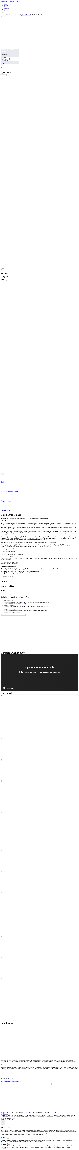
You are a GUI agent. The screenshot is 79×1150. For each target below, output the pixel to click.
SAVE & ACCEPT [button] (5, 1148)
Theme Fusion (27, 1112)
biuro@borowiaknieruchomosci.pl (12, 1081)
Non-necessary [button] (4, 1143)
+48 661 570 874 (10, 1078)
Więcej (13, 1118)
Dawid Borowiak (26, 15)
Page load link (4, 1114)
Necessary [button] (3, 1135)
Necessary (4, 1137)
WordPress (53, 1112)
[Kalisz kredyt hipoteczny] (10, 813)
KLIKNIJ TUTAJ (26, 603)
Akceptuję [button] (8, 1118)
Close (2, 268)
